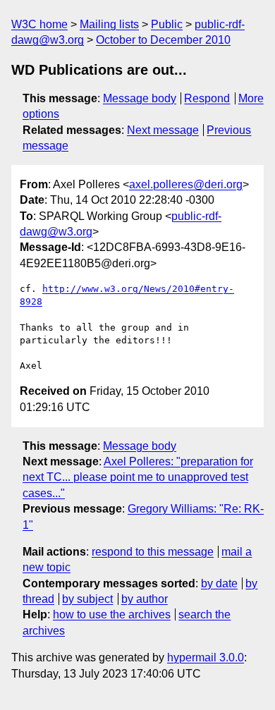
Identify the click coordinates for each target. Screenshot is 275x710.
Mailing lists (109, 24)
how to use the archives (112, 614)
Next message (163, 130)
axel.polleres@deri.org (186, 184)
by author (144, 599)
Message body (139, 98)
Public (167, 24)
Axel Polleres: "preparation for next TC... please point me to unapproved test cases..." (138, 477)
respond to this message (153, 552)
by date (219, 583)
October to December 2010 (163, 40)
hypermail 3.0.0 (205, 657)
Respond (207, 98)
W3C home (39, 24)
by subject (87, 599)
